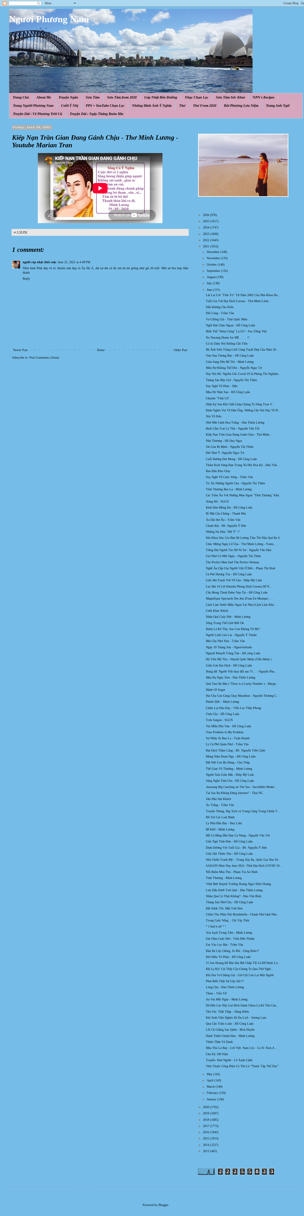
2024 (206, 227)
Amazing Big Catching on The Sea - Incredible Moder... (241, 787)
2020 (206, 1107)
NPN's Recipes (263, 97)
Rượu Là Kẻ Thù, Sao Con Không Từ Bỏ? (233, 629)
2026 (206, 215)
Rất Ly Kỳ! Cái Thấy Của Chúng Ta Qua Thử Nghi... (240, 969)
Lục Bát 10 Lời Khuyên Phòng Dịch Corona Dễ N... (239, 586)
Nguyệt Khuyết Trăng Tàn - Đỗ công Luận (233, 653)
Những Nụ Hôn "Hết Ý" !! (223, 531)
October (212, 264)
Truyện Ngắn (68, 97)
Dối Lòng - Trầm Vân (220, 313)
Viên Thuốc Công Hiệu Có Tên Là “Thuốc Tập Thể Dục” (242, 1066)
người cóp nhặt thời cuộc (40, 262)
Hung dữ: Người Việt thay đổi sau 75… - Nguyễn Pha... (241, 671)
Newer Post (20, 350)
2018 (206, 1119)
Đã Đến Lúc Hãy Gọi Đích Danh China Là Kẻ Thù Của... (242, 1005)
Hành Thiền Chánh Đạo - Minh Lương (230, 1036)
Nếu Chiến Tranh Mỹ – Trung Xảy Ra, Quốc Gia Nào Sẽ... (243, 859)
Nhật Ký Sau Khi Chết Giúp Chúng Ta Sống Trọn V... (240, 404)
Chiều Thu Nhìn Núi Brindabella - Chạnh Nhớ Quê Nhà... (242, 914)
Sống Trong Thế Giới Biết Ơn (225, 623)
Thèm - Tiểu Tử (216, 993)
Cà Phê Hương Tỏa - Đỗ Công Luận (229, 574)
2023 (206, 234)
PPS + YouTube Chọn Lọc (105, 105)
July (210, 283)
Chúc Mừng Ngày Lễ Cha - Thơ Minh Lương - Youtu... (241, 544)
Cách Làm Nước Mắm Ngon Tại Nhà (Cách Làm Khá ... (241, 604)
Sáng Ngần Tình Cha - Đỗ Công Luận (230, 780)
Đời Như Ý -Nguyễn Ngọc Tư (225, 452)
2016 (206, 1132)
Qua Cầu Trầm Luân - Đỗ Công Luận (229, 1023)
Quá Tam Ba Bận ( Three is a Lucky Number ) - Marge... (242, 683)
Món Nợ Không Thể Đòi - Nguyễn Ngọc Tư (234, 368)
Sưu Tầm (92, 97)
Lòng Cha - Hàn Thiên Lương (225, 987)
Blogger (163, 1205)
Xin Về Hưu (213, 416)
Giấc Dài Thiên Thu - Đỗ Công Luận (229, 853)
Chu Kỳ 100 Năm (217, 1054)
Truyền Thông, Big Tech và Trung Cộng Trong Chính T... (243, 811)
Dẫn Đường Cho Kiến (219, 307)
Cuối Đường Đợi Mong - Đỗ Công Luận (231, 459)
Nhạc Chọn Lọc (196, 97)
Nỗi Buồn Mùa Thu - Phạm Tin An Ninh (231, 872)
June (210, 289)
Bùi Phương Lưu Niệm (241, 105)
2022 (206, 240)
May (210, 1074)
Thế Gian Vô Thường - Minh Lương (229, 768)
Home (101, 350)
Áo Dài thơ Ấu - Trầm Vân (223, 519)
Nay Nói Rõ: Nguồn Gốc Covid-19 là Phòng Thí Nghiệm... (243, 374)
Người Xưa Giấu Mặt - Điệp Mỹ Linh (230, 774)
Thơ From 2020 (204, 105)
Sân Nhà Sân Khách (218, 799)
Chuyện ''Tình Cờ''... (219, 398)
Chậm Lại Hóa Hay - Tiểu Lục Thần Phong (233, 708)
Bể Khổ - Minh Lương (220, 829)
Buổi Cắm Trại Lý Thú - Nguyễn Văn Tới (232, 428)
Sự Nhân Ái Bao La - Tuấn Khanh (227, 738)
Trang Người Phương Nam (33, 105)
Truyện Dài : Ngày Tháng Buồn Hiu (96, 114)
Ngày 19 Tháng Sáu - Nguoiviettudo (229, 647)
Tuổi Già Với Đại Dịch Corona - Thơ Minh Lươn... (238, 301)
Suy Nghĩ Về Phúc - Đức (222, 386)
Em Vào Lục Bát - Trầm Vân (224, 944)
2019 (206, 1113)
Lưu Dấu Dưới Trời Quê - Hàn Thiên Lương (234, 890)
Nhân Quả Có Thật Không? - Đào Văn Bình (233, 896)
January (212, 1099)
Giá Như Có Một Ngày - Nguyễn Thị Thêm (233, 556)
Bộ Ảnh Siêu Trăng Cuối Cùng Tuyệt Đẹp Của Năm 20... (242, 349)
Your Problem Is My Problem (224, 732)
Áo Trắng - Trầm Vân (220, 805)
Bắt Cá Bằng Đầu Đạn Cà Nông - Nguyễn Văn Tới (238, 835)
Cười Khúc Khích (217, 610)
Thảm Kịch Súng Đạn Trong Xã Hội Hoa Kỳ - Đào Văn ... (243, 465)
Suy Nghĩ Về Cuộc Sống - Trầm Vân (229, 477)
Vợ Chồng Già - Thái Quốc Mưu (226, 319)
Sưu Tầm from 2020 (122, 97)
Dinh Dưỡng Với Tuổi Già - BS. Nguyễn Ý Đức (236, 847)
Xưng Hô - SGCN (217, 501)
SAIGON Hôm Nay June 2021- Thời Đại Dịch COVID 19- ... (245, 865)
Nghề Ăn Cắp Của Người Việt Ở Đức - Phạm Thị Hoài (240, 568)
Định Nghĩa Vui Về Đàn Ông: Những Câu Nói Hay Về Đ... (243, 410)
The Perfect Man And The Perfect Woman (232, 562)
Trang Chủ (21, 97)
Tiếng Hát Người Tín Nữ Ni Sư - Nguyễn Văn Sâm (238, 550)
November (214, 258)
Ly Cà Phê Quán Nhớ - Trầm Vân (227, 744)
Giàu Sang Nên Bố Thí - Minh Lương (230, 362)
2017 (206, 1126)
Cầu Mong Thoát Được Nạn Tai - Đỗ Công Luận (237, 592)
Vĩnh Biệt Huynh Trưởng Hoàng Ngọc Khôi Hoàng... (240, 884)
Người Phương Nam (49, 19)
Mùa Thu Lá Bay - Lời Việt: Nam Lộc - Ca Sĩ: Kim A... (241, 1048)
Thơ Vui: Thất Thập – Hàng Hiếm (227, 1011)
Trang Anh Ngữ (278, 105)
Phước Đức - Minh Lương (222, 701)
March (211, 1086)
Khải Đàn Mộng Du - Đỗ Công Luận (229, 507)
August (212, 277)
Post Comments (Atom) (44, 357)
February (213, 1093)
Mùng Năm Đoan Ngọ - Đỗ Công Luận (230, 756)
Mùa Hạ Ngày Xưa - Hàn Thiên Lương (230, 677)
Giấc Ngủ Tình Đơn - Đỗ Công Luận (229, 841)
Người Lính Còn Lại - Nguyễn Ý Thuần (231, 635)
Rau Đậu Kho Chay (218, 471)
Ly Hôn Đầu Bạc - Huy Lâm (224, 823)
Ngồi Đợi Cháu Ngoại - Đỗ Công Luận (230, 325)
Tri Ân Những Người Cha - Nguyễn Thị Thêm (235, 483)
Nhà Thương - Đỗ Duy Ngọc (224, 440)
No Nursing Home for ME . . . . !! (227, 337)
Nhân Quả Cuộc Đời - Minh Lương (228, 616)
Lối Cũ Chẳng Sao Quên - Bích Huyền (230, 1029)
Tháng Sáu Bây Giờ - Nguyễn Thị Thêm (231, 380)
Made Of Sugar (215, 689)
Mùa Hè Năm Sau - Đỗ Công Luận (228, 392)
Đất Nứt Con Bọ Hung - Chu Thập (228, 762)
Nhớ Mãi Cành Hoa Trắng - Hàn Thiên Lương (235, 422)
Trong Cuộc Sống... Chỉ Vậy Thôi (227, 920)
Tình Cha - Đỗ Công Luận (222, 714)
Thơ (182, 105)
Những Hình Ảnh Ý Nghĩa (152, 105)
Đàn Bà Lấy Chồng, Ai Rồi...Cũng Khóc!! (232, 951)
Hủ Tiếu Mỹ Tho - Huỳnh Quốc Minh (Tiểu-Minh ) (239, 659)
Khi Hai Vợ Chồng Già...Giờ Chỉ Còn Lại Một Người (240, 975)
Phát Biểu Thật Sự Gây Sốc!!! (225, 981)
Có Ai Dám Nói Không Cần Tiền (226, 343)
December (213, 252)
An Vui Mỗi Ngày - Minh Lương (226, 999)
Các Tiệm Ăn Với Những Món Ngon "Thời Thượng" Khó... (244, 495)
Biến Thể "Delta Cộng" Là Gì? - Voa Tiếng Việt (236, 331)
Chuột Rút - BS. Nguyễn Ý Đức (226, 525)
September (214, 271)
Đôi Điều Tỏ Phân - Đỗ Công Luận (228, 957)
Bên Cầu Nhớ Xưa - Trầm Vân (225, 641)
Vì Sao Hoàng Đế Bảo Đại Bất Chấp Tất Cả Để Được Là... (243, 963)
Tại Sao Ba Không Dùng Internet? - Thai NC (234, 793)
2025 (206, 221)
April (210, 1080)
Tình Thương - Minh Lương (224, 878)
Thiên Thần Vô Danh (219, 1042)
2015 (206, 1138)
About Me (43, 97)
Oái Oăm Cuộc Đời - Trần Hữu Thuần (230, 938)
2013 (206, 1151)
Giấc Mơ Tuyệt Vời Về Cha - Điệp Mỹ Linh (234, 580)
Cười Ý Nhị (69, 105)
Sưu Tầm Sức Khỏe (230, 97)
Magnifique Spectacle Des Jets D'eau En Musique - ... (240, 598)
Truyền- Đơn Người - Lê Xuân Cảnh (229, 1060)
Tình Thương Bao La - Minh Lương (229, 489)
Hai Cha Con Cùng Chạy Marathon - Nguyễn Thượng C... (242, 695)
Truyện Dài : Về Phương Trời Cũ (37, 114)
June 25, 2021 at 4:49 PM (74, 262)
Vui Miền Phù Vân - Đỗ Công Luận (228, 726)
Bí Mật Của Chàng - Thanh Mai (226, 513)
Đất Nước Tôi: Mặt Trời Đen (224, 908)
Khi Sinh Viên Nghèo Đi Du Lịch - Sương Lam (236, 1017)
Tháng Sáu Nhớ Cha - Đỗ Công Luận (229, 902)
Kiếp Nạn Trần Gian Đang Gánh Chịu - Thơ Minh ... (239, 434)
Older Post (180, 350)
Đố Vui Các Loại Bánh (220, 817)
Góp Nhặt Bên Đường (160, 97)
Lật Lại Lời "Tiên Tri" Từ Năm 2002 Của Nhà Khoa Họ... (243, 295)
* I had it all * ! (216, 926)
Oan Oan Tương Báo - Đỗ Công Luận (230, 355)
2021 (206, 246)
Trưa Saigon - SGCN (219, 720)
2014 (206, 1145)
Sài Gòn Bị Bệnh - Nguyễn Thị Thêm (229, 446)
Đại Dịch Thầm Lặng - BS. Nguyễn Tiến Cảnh (235, 750)
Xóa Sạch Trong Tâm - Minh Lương (229, 932)
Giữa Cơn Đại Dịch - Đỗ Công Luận (229, 665)
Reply (26, 278)
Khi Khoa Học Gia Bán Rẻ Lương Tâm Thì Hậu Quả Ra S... (244, 537)
